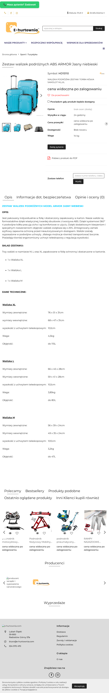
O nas (59, 659)
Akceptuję (79, 686)
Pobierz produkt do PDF (64, 158)
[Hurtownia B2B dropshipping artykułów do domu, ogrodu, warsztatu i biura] (102, 73)
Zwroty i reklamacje (67, 640)
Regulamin (62, 636)
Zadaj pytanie (57, 147)
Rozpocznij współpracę (46, 42)
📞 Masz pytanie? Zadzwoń (19, 4)
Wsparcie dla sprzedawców (85, 42)
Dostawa (61, 632)
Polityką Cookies (46, 682)
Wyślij (78, 181)
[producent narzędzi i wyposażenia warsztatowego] (15, 582)
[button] (63, 626)
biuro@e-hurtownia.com (21, 641)
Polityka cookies (65, 644)
